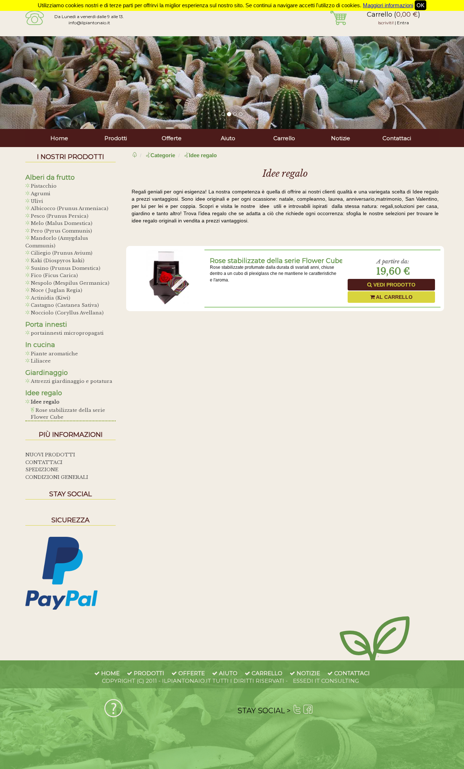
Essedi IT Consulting (326, 680)
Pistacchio (43, 186)
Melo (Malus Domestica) (60, 223)
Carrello (284, 138)
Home (59, 138)
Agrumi (39, 194)
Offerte (172, 138)
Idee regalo (44, 402)
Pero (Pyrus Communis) (60, 231)
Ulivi (36, 201)
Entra (403, 22)
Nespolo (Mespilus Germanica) (69, 283)
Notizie (340, 138)
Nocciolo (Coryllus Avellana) (66, 313)
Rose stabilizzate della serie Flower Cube (276, 261)
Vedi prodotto (393, 285)
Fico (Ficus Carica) (53, 275)
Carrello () (393, 14)
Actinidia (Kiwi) (49, 298)
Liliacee (40, 361)
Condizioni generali (56, 477)
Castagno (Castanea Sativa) (64, 305)
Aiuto (228, 138)
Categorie (162, 155)
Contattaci (396, 138)
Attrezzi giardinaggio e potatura (70, 381)
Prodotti (115, 138)
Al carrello (394, 297)
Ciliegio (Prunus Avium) (60, 253)
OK (420, 5)
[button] (35, 82)
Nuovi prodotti (50, 455)
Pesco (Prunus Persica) (58, 216)
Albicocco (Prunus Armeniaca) (68, 208)
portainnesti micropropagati (66, 333)
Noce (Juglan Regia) (55, 290)
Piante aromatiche (53, 354)
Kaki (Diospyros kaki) (56, 261)
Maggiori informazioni (388, 5)
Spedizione (41, 470)
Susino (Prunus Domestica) (64, 268)
